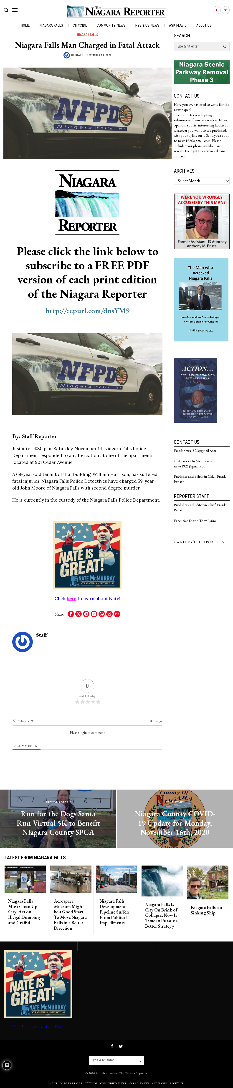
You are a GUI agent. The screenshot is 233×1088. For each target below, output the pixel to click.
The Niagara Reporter (133, 1073)
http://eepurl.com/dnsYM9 (87, 311)
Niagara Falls (87, 35)
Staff (79, 55)
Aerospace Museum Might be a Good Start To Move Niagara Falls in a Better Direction (70, 915)
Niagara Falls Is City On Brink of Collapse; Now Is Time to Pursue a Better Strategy (161, 915)
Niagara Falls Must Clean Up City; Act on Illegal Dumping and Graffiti (24, 912)
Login (158, 721)
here (71, 598)
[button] (225, 46)
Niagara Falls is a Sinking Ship (206, 910)
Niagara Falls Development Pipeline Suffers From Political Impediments (115, 912)
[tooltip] (217, 10)
